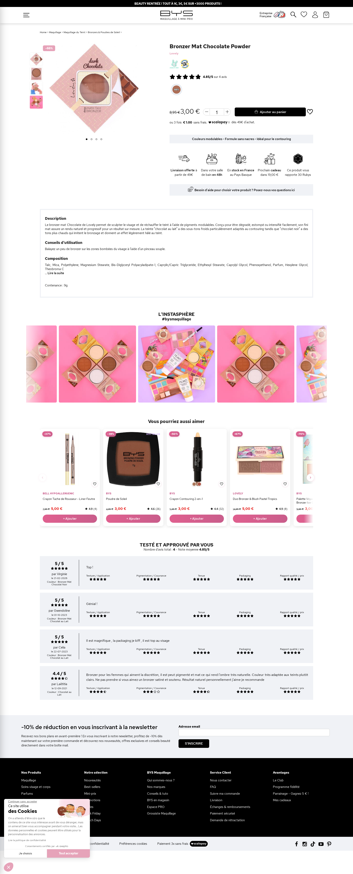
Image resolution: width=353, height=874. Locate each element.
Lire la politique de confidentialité (27, 840)
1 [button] (86, 139)
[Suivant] (310, 477)
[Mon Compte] (315, 15)
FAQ (213, 787)
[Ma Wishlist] (304, 16)
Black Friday (92, 813)
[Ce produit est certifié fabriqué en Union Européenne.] (184, 64)
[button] (8, 867)
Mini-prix (90, 794)
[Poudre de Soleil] (133, 459)
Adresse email (189, 727)
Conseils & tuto (157, 794)
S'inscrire (194, 743)
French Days (92, 820)
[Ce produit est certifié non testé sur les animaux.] (174, 64)
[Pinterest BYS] (329, 843)
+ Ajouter (70, 519)
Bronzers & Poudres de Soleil (104, 32)
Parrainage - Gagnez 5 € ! (290, 794)
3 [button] (96, 139)
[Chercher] (290, 16)
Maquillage (55, 32)
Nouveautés (92, 780)
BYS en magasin (158, 800)
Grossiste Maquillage (161, 813)
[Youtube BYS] (321, 843)
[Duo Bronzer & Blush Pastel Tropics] (260, 459)
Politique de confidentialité (90, 844)
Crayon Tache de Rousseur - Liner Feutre (69, 499)
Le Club (278, 780)
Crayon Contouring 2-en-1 (186, 499)
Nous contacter (220, 780)
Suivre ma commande (225, 794)
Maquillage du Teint (74, 32)
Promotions (92, 800)
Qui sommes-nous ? (161, 780)
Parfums (27, 794)
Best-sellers (92, 787)
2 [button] (91, 139)
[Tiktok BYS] (312, 844)
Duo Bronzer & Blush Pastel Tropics (255, 499)
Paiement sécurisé (222, 813)
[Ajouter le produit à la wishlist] (95, 484)
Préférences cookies (133, 844)
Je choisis (25, 853)
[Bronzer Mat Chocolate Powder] (36, 59)
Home (43, 32)
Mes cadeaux (282, 800)
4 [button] (101, 139)
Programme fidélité (286, 787)
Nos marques (156, 787)
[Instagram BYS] (304, 843)
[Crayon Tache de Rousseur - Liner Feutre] (70, 459)
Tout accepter (68, 853)
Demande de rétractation (227, 820)
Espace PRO (155, 807)
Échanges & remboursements (230, 807)
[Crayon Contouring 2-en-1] (197, 459)
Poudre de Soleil (116, 499)
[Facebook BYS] (296, 843)
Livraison (216, 800)
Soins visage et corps (35, 787)
